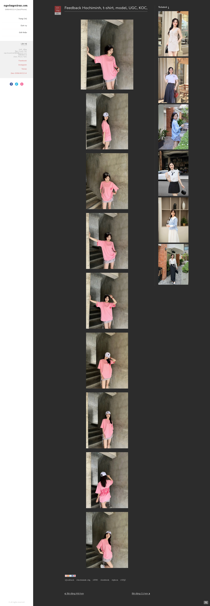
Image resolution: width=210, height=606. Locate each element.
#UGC (123, 580)
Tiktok (24, 69)
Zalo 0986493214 (19, 73)
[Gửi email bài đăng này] (66, 576)
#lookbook (105, 580)
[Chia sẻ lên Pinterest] (75, 576)
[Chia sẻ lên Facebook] (72, 576)
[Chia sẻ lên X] (70, 576)
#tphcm (115, 580)
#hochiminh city (83, 580)
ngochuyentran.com (16, 5)
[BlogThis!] (68, 576)
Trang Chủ (23, 18)
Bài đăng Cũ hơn (140, 593)
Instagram (22, 65)
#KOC (95, 580)
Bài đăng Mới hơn (75, 593)
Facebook (23, 60)
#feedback (69, 580)
